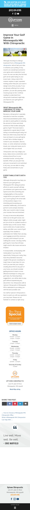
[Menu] (15, 507)
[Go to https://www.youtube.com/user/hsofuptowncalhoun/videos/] (18, 14)
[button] (15, 4)
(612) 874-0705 (15, 10)
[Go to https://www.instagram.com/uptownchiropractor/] (15, 14)
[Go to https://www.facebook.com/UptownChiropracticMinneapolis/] (13, 14)
